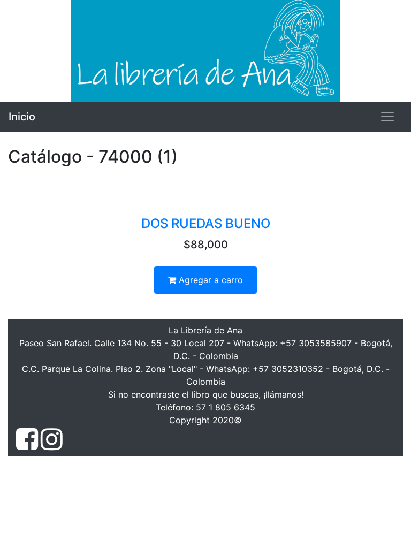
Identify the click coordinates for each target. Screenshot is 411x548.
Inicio (22, 116)
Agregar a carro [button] (209, 280)
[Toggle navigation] (387, 116)
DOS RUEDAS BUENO (205, 223)
